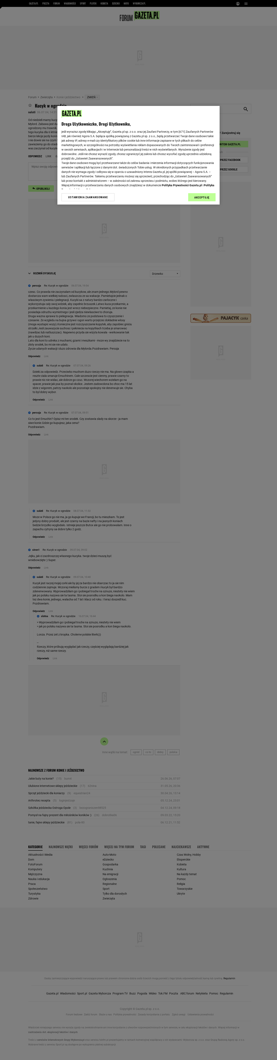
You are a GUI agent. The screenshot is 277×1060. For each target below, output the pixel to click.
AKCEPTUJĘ (201, 197)
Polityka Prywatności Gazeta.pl (182, 185)
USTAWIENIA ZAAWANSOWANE (88, 197)
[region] (138, 155)
